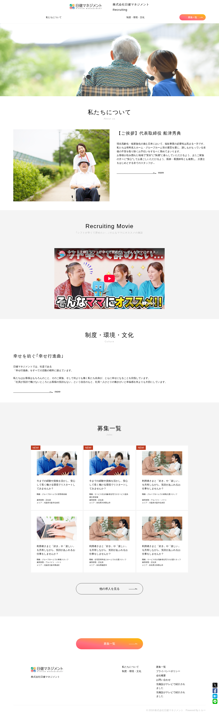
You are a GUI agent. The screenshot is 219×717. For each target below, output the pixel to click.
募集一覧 (192, 17)
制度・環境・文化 (135, 17)
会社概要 (161, 675)
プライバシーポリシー (168, 671)
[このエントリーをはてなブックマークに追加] (215, 696)
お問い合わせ (163, 679)
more (161, 172)
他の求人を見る (109, 588)
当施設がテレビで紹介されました (170, 686)
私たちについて (54, 17)
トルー (202, 710)
